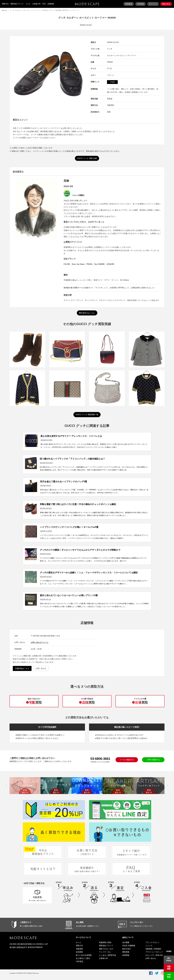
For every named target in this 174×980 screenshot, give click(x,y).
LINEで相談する (153, 760)
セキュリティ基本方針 (154, 955)
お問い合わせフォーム (39, 642)
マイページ (153, 4)
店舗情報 (50, 4)
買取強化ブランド (17, 4)
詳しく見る (27, 354)
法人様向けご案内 (83, 958)
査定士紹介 (126, 949)
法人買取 (80, 922)
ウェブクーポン (136, 922)
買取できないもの (106, 949)
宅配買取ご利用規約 (153, 949)
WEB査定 (128, 4)
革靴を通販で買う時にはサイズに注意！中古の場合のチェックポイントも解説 (78, 504)
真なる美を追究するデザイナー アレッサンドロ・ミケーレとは (71, 436)
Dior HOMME (99, 264)
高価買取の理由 (105, 942)
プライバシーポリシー (154, 952)
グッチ (109, 49)
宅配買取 (79, 949)
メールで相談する (127, 760)
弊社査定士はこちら (87, 313)
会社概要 (125, 942)
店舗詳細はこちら (22, 668)
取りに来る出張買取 (84, 955)
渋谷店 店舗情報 (128, 946)
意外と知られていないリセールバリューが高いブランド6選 (69, 595)
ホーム (4, 10)
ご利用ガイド (25, 922)
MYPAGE (168, 959)
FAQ (44, 4)
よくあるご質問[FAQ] (107, 955)
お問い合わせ (41, 668)
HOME (169, 951)
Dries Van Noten (78, 264)
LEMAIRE (110, 264)
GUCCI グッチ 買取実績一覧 (87, 415)
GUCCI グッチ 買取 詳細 (87, 158)
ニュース (148, 946)
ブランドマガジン (152, 942)
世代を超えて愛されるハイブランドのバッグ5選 (63, 481)
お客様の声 (36, 4)
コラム (28, 4)
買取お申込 (166, 4)
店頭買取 (79, 952)
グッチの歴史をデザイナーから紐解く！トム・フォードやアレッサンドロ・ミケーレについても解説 (89, 572)
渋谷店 (109, 99)
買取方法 (5, 4)
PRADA (89, 264)
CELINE (67, 264)
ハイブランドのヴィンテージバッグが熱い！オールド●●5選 (69, 527)
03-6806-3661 (100, 758)
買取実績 (125, 952)
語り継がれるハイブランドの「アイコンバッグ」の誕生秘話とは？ (72, 459)
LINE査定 (140, 4)
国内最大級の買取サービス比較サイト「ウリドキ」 (84, 288)
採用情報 (125, 955)
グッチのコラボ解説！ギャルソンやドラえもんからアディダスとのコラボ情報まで (80, 550)
